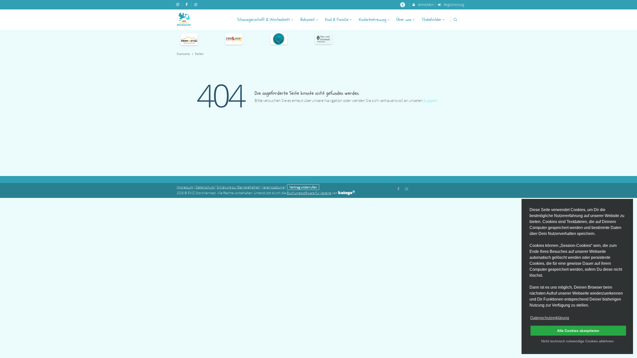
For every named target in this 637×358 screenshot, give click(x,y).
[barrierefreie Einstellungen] (403, 4)
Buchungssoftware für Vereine (309, 192)
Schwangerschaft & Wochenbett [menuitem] (263, 19)
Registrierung (453, 4)
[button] (455, 19)
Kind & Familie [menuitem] (336, 19)
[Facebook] (398, 188)
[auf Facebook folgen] (187, 4)
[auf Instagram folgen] (178, 4)
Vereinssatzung (273, 187)
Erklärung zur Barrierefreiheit (238, 187)
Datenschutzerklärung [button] (549, 318)
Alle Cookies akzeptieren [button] (578, 331)
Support (430, 100)
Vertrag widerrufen (303, 187)
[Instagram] (406, 188)
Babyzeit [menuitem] (307, 19)
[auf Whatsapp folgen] (196, 4)
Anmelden (425, 4)
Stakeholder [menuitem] (431, 19)
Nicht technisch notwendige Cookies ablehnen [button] (577, 341)
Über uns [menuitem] (403, 19)
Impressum (185, 187)
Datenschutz (205, 187)
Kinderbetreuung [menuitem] (372, 19)
